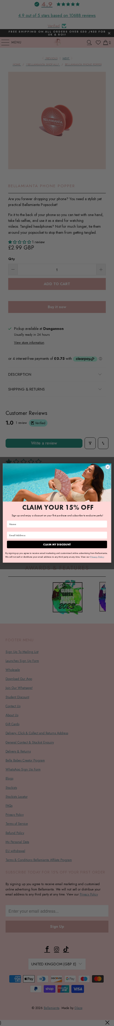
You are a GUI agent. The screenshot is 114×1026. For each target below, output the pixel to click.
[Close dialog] (107, 466)
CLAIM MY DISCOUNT (57, 544)
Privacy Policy (97, 556)
